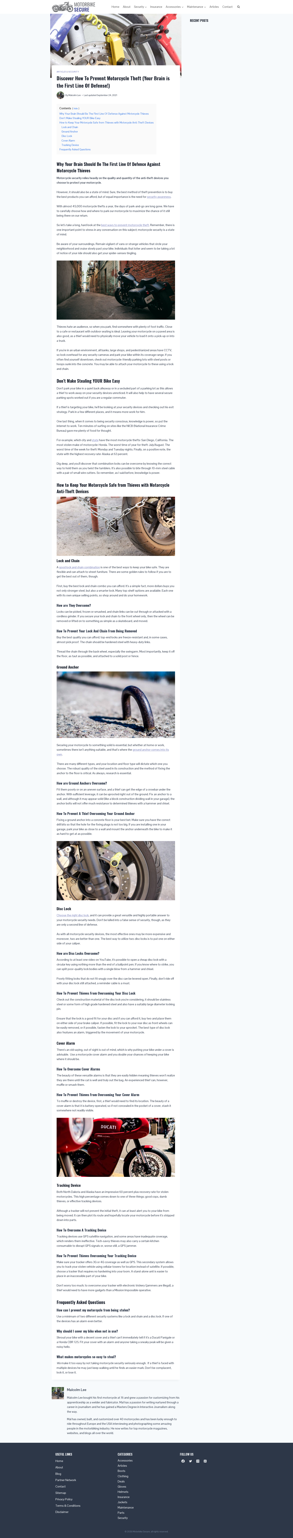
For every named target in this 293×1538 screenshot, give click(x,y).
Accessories (125, 1460)
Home (115, 7)
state (95, 440)
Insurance (156, 7)
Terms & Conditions (67, 1506)
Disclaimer (62, 1512)
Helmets (123, 1492)
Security (73, 72)
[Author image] (60, 95)
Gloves (122, 1487)
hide (76, 108)
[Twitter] (190, 1461)
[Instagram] (198, 1461)
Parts (121, 1513)
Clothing (123, 1476)
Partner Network (65, 1480)
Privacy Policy (63, 1499)
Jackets (122, 1502)
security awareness (159, 197)
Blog (58, 1474)
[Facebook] (183, 1461)
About (126, 7)
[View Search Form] (238, 7)
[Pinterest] (205, 1461)
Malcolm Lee (75, 95)
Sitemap (60, 1493)
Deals (121, 1481)
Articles (214, 7)
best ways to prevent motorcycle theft (125, 225)
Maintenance (126, 1507)
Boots (121, 1471)
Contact (227, 7)
